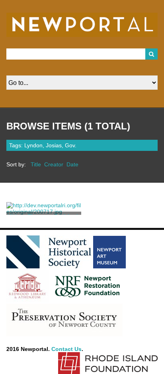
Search (151, 54)
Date (72, 164)
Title (36, 164)
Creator (53, 164)
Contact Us (66, 349)
